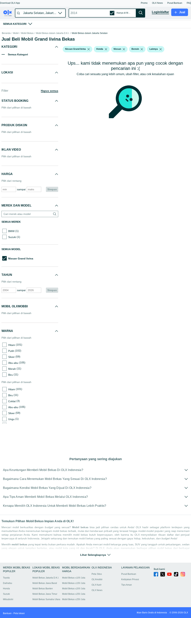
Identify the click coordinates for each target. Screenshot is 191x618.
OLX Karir (96, 585)
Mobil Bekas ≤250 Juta (73, 594)
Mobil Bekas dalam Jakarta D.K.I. (52, 33)
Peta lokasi (19, 613)
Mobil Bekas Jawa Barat (44, 583)
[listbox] (88, 49)
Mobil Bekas (27, 33)
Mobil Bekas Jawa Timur (44, 594)
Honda (6, 588)
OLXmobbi (97, 579)
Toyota (6, 577)
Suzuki (6, 594)
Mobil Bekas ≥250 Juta (73, 599)
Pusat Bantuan (128, 574)
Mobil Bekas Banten (42, 588)
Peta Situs (97, 574)
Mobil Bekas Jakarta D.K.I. (45, 577)
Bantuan (7, 613)
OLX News (97, 590)
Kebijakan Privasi (130, 579)
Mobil (16, 33)
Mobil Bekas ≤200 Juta (73, 588)
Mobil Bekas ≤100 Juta (73, 577)
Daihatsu (7, 583)
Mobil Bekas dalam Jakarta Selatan (90, 33)
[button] (10, 2)
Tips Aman (126, 585)
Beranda (6, 33)
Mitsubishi (8, 599)
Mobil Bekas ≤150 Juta (73, 583)
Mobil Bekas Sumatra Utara (46, 599)
